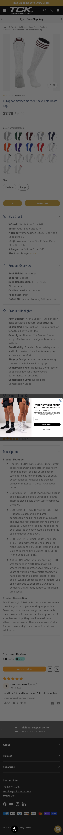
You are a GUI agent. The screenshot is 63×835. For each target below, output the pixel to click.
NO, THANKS (47, 429)
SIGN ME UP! (47, 424)
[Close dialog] (60, 400)
